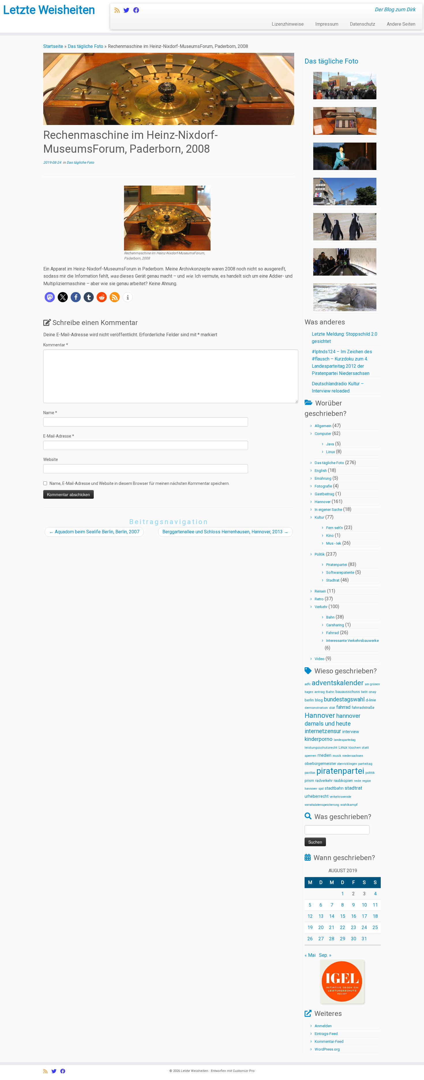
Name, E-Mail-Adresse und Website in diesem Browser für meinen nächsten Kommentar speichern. (140, 483)
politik (370, 773)
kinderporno (319, 739)
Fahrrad (332, 633)
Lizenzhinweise (288, 24)
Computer (323, 433)
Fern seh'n (334, 528)
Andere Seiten (401, 24)
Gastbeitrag (324, 494)
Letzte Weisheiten (49, 10)
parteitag (365, 764)
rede (357, 781)
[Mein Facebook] (138, 10)
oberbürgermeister (320, 763)
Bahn (330, 617)
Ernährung (323, 478)
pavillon (310, 773)
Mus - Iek (333, 543)
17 (364, 916)
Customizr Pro (244, 1071)
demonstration (316, 708)
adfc (308, 684)
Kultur (319, 517)
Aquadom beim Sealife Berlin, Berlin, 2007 (94, 532)
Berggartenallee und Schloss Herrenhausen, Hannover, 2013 (225, 532)
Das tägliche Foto (85, 46)
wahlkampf (349, 805)
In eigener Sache (328, 509)
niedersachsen (352, 756)
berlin (309, 700)
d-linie (371, 700)
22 (342, 927)
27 (321, 938)
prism (309, 780)
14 (331, 916)
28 (331, 938)
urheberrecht (317, 796)
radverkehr (324, 780)
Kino (330, 535)
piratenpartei (340, 771)
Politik (320, 554)
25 (375, 927)
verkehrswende (340, 797)
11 (375, 905)
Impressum (326, 24)
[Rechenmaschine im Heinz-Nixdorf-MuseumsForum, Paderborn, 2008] (167, 218)
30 (353, 938)
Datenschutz (362, 24)
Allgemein (323, 426)
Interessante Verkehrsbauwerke (352, 640)
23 (353, 927)
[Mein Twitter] (128, 10)
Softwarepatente (340, 572)
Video (319, 659)
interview (350, 731)
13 (321, 916)
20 (321, 927)
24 (364, 927)
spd (321, 789)
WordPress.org (327, 1049)
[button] (50, 297)
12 (310, 916)
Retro (319, 599)
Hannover (323, 502)
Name (50, 412)
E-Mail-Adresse (58, 436)
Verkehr (321, 607)
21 (331, 927)
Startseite (53, 46)
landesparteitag (345, 740)
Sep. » (325, 955)
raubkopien (343, 780)
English (321, 470)
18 (375, 916)
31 (364, 938)
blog (319, 700)
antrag (319, 692)
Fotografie (323, 486)
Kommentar (55, 345)
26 (310, 938)
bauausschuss (347, 692)
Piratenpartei (336, 565)
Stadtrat (332, 580)
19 (310, 927)
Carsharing (335, 625)
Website (50, 459)
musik (337, 756)
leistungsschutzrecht (321, 747)
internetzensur (323, 731)
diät (332, 708)
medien (324, 755)
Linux (330, 452)
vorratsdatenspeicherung (322, 805)
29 (342, 938)
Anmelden (323, 1026)
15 (342, 916)
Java (330, 444)
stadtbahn (334, 788)
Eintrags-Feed (326, 1034)
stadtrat (353, 788)
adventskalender (338, 683)
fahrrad (343, 707)
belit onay (368, 692)
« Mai (310, 955)
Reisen (320, 591)
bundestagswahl (344, 699)
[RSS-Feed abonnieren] (119, 10)
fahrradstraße (363, 707)
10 (364, 905)
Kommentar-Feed (329, 1041)
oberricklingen (347, 764)
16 (353, 916)
